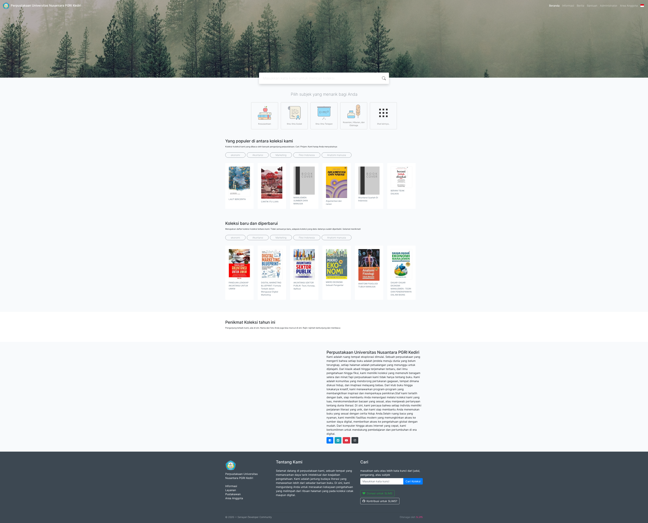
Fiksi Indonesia (307, 155)
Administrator (608, 5)
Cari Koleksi (413, 481)
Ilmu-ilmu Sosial (294, 124)
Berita (580, 5)
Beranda (554, 5)
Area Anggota (629, 5)
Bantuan (592, 5)
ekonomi (235, 155)
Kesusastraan (264, 124)
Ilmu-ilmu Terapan (324, 124)
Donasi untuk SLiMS (379, 493)
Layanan (230, 490)
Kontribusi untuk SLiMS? (382, 501)
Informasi (568, 5)
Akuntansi (257, 155)
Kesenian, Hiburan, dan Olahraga (354, 124)
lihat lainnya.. (383, 124)
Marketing (281, 155)
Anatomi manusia (336, 155)
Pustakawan (233, 494)
